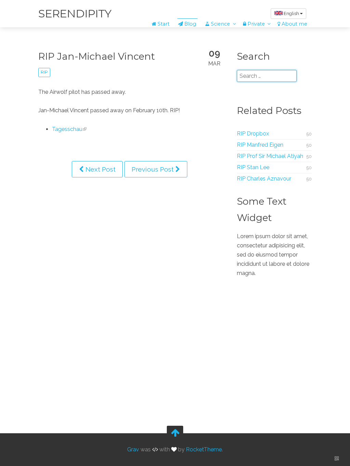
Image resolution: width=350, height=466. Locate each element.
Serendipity (74, 13)
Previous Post (153, 169)
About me (293, 24)
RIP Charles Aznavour (264, 178)
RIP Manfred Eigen (260, 145)
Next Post (100, 169)
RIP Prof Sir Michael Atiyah (270, 156)
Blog (189, 24)
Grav (133, 449)
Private (256, 24)
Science (220, 24)
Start (163, 24)
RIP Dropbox (253, 133)
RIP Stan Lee (253, 167)
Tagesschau (67, 129)
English (291, 13)
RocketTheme (204, 449)
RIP (44, 72)
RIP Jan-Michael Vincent (96, 56)
